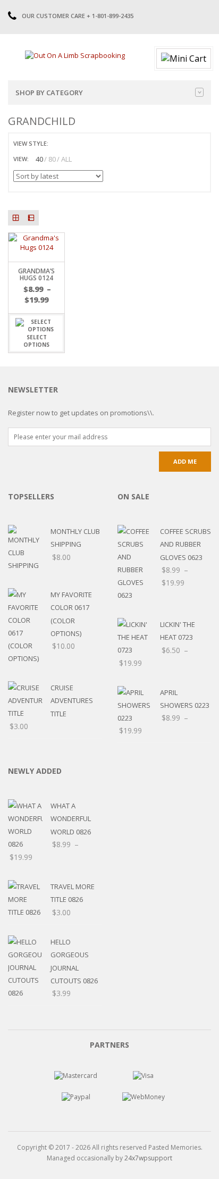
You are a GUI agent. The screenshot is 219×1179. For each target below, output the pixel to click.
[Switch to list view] (70, 143)
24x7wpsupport (148, 1158)
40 (39, 159)
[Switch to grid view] (58, 143)
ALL (66, 159)
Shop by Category (49, 92)
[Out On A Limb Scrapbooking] (75, 55)
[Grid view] (15, 217)
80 (52, 159)
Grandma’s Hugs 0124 (36, 274)
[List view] (31, 217)
